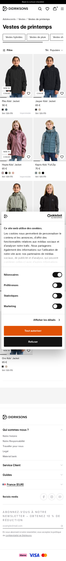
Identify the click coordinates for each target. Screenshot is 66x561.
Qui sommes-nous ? (16, 429)
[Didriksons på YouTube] (60, 496)
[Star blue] (36, 173)
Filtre (10, 50)
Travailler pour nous (13, 446)
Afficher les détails (44, 319)
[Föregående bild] (4, 76)
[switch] (57, 285)
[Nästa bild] (28, 76)
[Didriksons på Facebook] (43, 496)
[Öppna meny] (62, 9)
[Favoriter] (47, 9)
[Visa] (34, 555)
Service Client (11, 465)
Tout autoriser (33, 330)
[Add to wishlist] (28, 93)
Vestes (22, 19)
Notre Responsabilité (14, 441)
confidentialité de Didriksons (19, 535)
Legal (5, 451)
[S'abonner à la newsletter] (61, 526)
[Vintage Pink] (13, 173)
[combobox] (56, 50)
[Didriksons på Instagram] (51, 496)
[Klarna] (23, 555)
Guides (7, 474)
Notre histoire (10, 436)
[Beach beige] (39, 109)
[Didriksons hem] (15, 8)
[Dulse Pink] (2, 173)
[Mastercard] (44, 555)
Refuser (33, 341)
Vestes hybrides (14, 37)
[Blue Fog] (6, 109)
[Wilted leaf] (9, 173)
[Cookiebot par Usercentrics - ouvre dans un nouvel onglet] (47, 216)
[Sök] (40, 9)
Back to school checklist (33, 2)
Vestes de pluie (38, 37)
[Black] (2, 109)
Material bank (10, 456)
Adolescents (9, 19)
